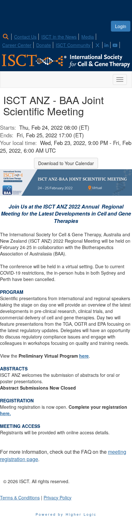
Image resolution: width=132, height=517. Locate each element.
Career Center (16, 45)
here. (5, 413)
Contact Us (25, 37)
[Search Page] (7, 37)
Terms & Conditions (20, 497)
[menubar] (66, 40)
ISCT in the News (59, 37)
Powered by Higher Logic (66, 514)
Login (120, 26)
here (84, 356)
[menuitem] (7, 36)
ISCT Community (73, 45)
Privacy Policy (57, 497)
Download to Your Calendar (66, 163)
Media (87, 37)
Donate (43, 45)
